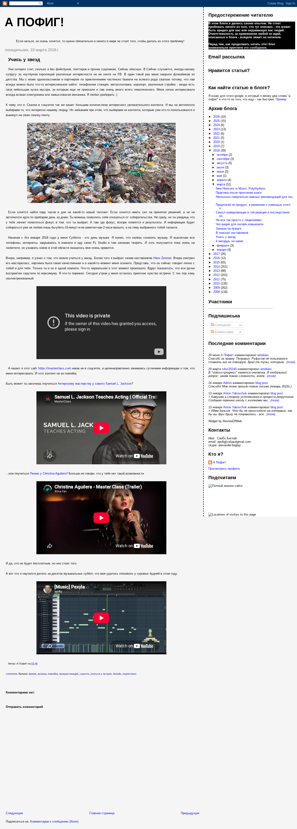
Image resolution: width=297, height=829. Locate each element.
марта (221, 184)
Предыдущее (190, 813)
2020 (217, 142)
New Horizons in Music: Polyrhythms (240, 188)
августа (222, 163)
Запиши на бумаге (228, 228)
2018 (217, 150)
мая (220, 175)
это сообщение (255, 47)
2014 (217, 266)
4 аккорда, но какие (229, 241)
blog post (261, 383)
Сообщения (222, 325)
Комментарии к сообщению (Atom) (54, 821)
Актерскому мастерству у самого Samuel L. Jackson (95, 383)
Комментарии (223, 332)
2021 (217, 137)
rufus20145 (229, 369)
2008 (217, 292)
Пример (281, 99)
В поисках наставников (232, 232)
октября (223, 154)
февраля (223, 245)
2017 (217, 254)
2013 (217, 270)
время (32, 673)
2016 (217, 258)
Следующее (14, 813)
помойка (53, 673)
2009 (217, 287)
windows (263, 355)
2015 (217, 262)
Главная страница (101, 813)
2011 (217, 279)
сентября (223, 159)
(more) (291, 362)
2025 (217, 121)
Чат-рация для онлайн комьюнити (239, 224)
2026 (217, 116)
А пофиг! (34, 22)
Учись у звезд (24, 59)
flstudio (117, 673)
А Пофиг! (227, 355)
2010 (217, 283)
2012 (217, 275)
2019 (217, 146)
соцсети (84, 673)
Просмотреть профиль (224, 468)
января (222, 249)
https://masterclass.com (54, 368)
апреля (222, 180)
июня (221, 171)
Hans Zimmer (162, 258)
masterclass (129, 673)
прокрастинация (68, 673)
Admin (227, 383)
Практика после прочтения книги (238, 192)
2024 (217, 125)
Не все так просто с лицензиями (238, 220)
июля (221, 167)
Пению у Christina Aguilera (48, 473)
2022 (217, 133)
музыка (42, 673)
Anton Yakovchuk (235, 393)
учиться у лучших (101, 673)
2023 (217, 129)
